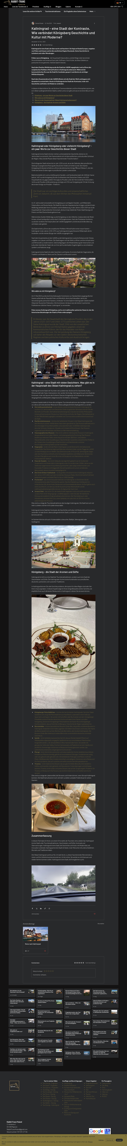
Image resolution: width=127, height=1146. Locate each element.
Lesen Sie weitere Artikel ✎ (32, 11)
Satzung (104, 1094)
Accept (119, 1140)
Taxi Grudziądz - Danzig (50, 1092)
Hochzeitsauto (90, 1098)
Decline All (109, 1140)
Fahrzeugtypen (107, 1090)
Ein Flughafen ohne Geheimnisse (75, 11)
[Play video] (63, 883)
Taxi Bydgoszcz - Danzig (50, 1101)
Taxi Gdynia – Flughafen (50, 1087)
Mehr (91, 11)
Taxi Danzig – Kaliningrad (51, 1105)
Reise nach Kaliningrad (33, 944)
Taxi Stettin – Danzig (49, 1103)
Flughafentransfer (92, 1083)
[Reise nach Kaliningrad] (35, 934)
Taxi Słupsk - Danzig (49, 1096)
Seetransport (90, 1085)
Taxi (87, 1090)
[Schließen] (126, 1136)
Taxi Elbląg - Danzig (49, 1090)
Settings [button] (101, 1140)
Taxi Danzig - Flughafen (50, 1083)
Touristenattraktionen (52, 11)
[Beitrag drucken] (49, 908)
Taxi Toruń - (46, 1094)
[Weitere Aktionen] (94, 23)
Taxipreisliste (106, 1083)
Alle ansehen (101, 923)
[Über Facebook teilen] (32, 908)
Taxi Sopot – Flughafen (50, 1085)
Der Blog (105, 1085)
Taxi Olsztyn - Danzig (49, 1098)
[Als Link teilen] (45, 908)
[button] (36, 6)
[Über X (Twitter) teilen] (36, 908)
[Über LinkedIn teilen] (41, 908)
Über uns (105, 1092)
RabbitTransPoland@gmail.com (17, 1129)
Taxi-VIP (88, 1087)
